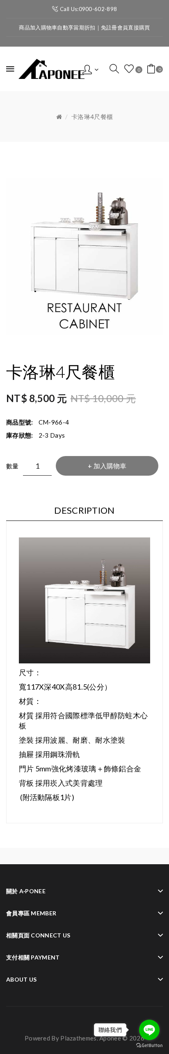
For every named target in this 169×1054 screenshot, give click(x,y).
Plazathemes (78, 1038)
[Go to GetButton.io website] (149, 1045)
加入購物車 (110, 466)
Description (84, 510)
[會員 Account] (90, 68)
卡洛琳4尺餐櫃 (92, 116)
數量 (12, 466)
